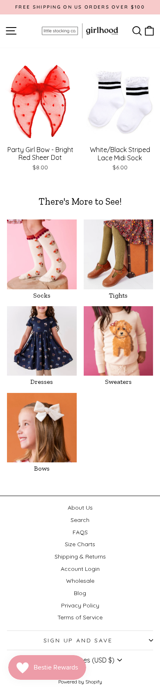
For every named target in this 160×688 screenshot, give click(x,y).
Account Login (80, 569)
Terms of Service (80, 617)
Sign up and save (78, 640)
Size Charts (80, 544)
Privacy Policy (80, 605)
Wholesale (80, 580)
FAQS (80, 532)
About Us (80, 507)
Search (80, 520)
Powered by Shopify (80, 682)
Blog (80, 593)
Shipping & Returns (80, 556)
